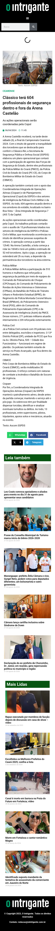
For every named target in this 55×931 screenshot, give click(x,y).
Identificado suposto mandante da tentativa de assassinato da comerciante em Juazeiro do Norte (27, 880)
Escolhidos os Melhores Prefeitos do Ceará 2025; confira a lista (24, 760)
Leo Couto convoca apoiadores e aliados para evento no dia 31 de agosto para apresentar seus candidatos (25, 494)
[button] (27, 18)
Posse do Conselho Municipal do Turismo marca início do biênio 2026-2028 (26, 537)
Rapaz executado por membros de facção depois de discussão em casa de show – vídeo (27, 719)
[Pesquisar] (33, 27)
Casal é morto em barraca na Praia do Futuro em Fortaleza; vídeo (25, 800)
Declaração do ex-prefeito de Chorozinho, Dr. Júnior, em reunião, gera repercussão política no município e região (26, 666)
